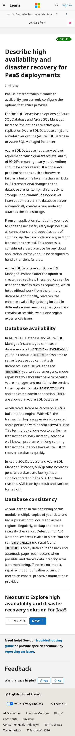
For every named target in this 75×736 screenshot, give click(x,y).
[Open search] (57, 5)
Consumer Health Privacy (20, 724)
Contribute (10, 719)
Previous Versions (37, 713)
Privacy (27, 719)
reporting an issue (19, 651)
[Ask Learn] (70, 22)
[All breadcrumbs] (8, 14)
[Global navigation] (4, 5)
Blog (57, 713)
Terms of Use (53, 724)
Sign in (67, 5)
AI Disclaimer (12, 713)
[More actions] (66, 14)
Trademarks (11, 730)
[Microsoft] (37, 5)
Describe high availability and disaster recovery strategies (35, 14)
